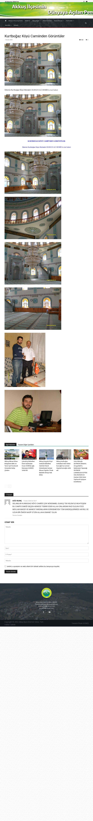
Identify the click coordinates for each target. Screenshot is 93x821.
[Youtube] (86, 1)
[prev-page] (6, 486)
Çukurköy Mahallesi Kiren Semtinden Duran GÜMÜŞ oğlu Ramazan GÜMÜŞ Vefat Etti (28, 465)
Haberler (7, 458)
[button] (86, 23)
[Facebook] (84, 1)
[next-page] (9, 486)
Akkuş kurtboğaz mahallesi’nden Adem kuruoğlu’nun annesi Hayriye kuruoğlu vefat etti (63, 465)
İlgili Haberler (10, 445)
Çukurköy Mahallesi (28, 458)
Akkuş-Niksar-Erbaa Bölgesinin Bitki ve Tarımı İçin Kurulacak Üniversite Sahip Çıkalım (11, 465)
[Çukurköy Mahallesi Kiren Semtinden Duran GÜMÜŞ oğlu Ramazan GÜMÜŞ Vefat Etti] (29, 454)
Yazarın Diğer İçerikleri (26, 445)
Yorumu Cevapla (17, 515)
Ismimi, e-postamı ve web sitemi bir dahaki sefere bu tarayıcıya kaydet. (33, 566)
